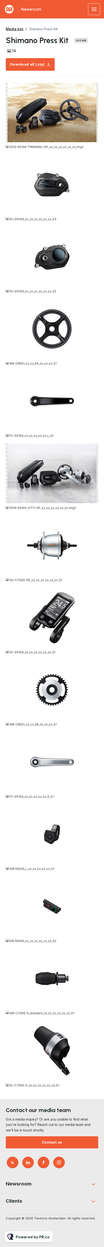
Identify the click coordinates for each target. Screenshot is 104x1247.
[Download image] (94, 138)
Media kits (14, 29)
